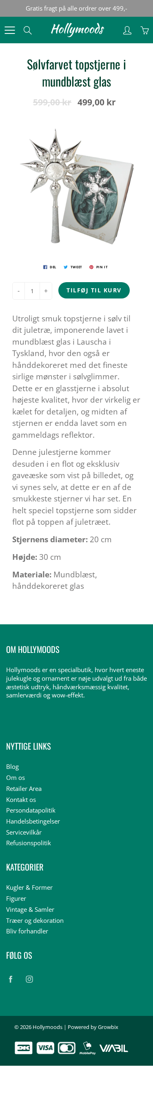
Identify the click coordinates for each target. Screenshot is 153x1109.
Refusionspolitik (28, 843)
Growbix (108, 1027)
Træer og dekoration (35, 920)
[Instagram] (29, 979)
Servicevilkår (24, 832)
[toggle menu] (9, 30)
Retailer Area (24, 789)
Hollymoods (47, 1027)
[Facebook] (10, 979)
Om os (15, 778)
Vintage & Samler (30, 909)
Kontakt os (21, 800)
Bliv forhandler (27, 931)
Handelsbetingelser (33, 821)
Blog (12, 767)
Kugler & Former (29, 887)
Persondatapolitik (30, 810)
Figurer (16, 898)
